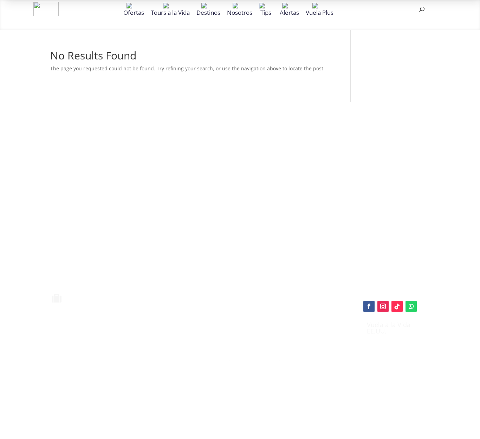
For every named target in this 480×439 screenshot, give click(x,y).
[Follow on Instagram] (383, 306)
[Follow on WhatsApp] (411, 306)
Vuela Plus (319, 11)
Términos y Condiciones (255, 358)
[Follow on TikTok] (397, 306)
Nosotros (239, 11)
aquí (276, 340)
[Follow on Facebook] (369, 306)
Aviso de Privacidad (250, 367)
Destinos (208, 11)
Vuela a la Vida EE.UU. (388, 327)
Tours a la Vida (170, 11)
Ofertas (133, 11)
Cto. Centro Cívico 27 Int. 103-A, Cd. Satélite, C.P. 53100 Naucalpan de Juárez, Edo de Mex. (302, 404)
